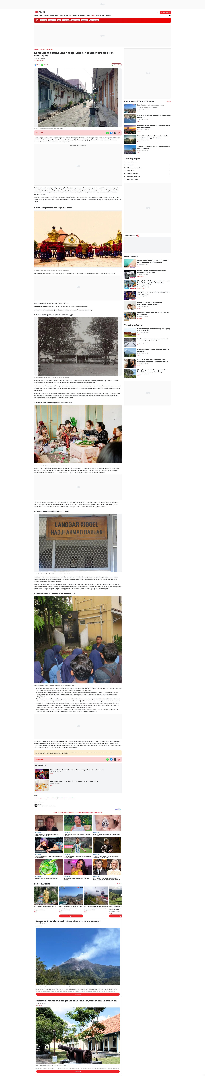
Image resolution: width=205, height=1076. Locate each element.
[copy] (119, 133)
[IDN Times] (40, 12)
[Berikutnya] (122, 895)
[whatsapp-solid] (107, 133)
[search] (158, 13)
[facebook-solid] (111, 133)
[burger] (170, 15)
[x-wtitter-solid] (115, 133)
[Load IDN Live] (147, 245)
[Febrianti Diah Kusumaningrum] (36, 805)
